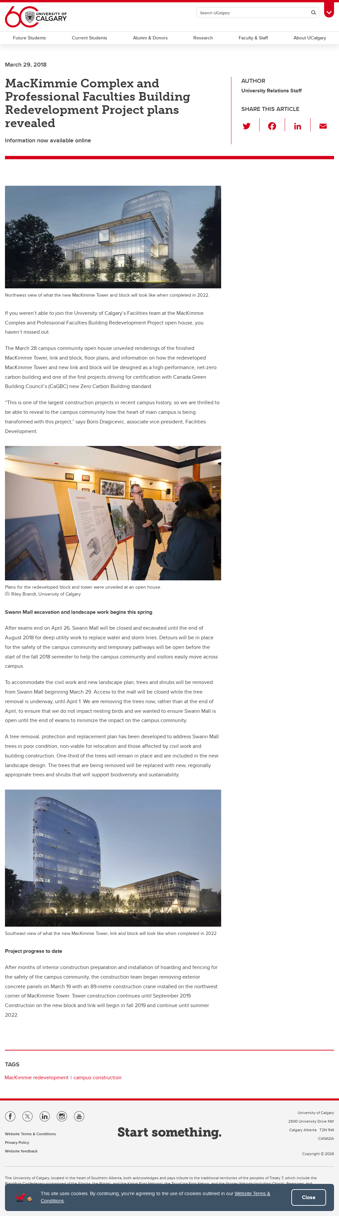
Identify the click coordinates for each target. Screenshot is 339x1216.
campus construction (97, 1077)
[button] (250, 124)
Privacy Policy (17, 1142)
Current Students (89, 37)
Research (203, 37)
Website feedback (21, 1151)
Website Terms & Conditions (30, 1134)
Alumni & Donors (150, 37)
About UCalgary (310, 37)
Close (308, 1197)
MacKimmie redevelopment (37, 1077)
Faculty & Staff (253, 37)
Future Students (29, 37)
